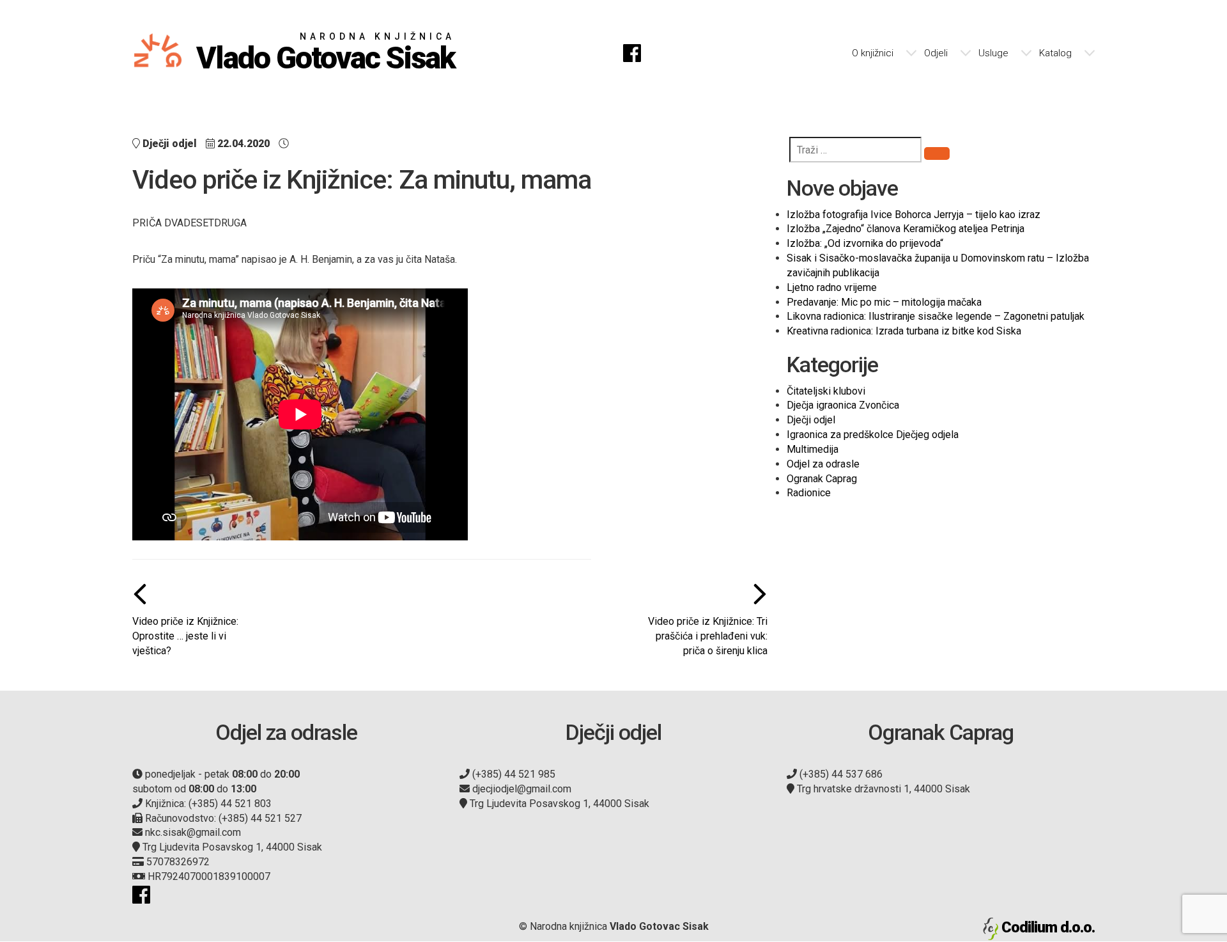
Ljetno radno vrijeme (832, 287)
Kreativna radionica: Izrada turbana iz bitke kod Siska (904, 331)
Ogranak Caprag (822, 479)
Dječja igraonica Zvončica (843, 405)
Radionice (809, 493)
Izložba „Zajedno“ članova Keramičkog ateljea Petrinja (905, 229)
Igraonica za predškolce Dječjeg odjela (873, 434)
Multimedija (812, 449)
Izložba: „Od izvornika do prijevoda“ (865, 243)
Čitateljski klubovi (826, 391)
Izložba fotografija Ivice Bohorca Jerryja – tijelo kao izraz (913, 214)
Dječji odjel (811, 420)
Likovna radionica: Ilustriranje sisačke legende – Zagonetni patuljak (935, 316)
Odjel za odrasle (823, 464)
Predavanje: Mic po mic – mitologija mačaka (884, 302)
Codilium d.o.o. (1048, 927)
